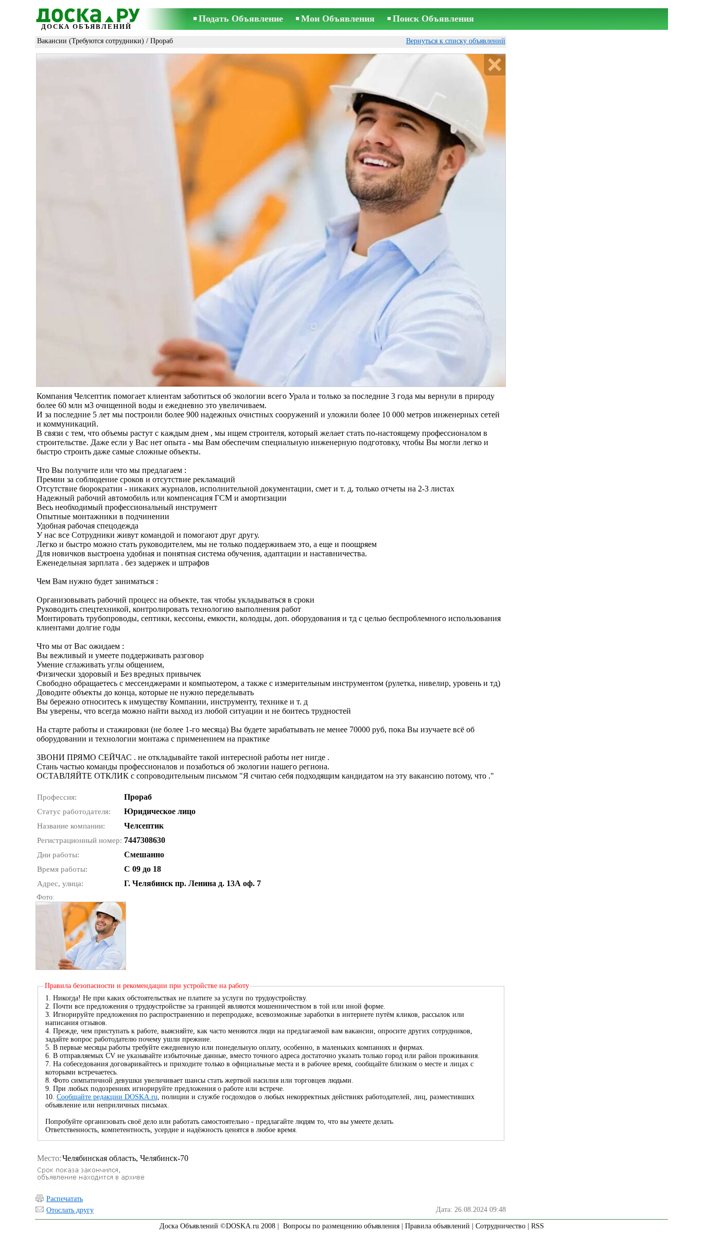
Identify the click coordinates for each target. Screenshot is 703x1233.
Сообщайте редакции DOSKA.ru (107, 1097)
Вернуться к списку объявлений (455, 41)
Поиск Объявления (433, 18)
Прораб (161, 41)
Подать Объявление (241, 18)
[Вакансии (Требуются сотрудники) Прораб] (80, 936)
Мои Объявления (338, 18)
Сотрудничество (500, 1226)
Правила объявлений (437, 1226)
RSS (537, 1226)
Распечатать (64, 1199)
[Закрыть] (494, 65)
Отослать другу (70, 1210)
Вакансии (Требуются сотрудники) (90, 41)
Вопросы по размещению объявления (341, 1226)
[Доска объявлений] (86, 14)
